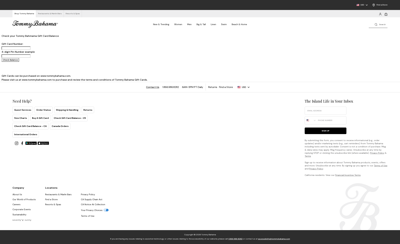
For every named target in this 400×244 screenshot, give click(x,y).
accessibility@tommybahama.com (274, 239)
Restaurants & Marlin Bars (58, 194)
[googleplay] (31, 143)
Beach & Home (239, 24)
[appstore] (43, 143)
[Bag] (386, 14)
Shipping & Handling (67, 110)
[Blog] (21, 220)
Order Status (43, 110)
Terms (308, 156)
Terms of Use (380, 165)
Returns (87, 110)
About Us (17, 194)
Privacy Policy (377, 153)
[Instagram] (17, 143)
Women (178, 24)
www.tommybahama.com (55, 75)
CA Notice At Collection (93, 204)
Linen (213, 24)
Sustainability (19, 214)
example (30, 51)
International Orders (25, 134)
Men (189, 24)
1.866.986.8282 (235, 239)
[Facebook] (22, 143)
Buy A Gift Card (40, 118)
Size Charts (20, 118)
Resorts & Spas (53, 204)
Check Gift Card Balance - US (70, 118)
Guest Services (22, 110)
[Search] (378, 24)
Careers (16, 204)
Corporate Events (21, 209)
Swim (224, 24)
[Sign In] (380, 14)
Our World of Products (24, 199)
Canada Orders (60, 126)
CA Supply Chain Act (91, 199)
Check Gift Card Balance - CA (30, 126)
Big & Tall (201, 24)
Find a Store (51, 199)
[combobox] (310, 120)
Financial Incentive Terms (348, 175)
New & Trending (161, 24)
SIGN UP (325, 131)
